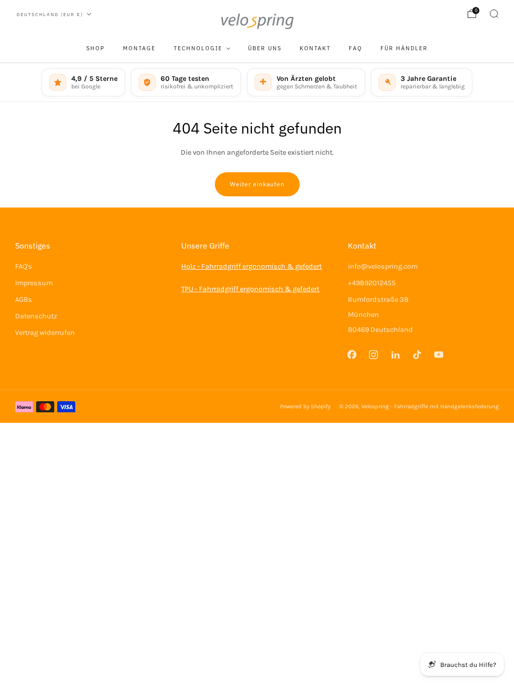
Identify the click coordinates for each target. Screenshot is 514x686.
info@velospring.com (383, 266)
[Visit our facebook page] (352, 354)
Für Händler (404, 48)
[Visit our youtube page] (438, 354)
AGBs (23, 299)
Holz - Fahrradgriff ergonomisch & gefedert (251, 266)
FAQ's (23, 266)
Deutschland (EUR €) (50, 14)
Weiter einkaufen (257, 184)
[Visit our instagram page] (373, 354)
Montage (139, 48)
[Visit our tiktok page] (417, 354)
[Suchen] (494, 14)
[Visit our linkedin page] (395, 354)
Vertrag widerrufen (45, 332)
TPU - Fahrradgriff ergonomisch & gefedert (250, 289)
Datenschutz (36, 316)
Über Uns (265, 48)
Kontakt (315, 48)
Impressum (34, 283)
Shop (95, 48)
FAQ (355, 48)
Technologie (198, 48)
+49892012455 (372, 283)
